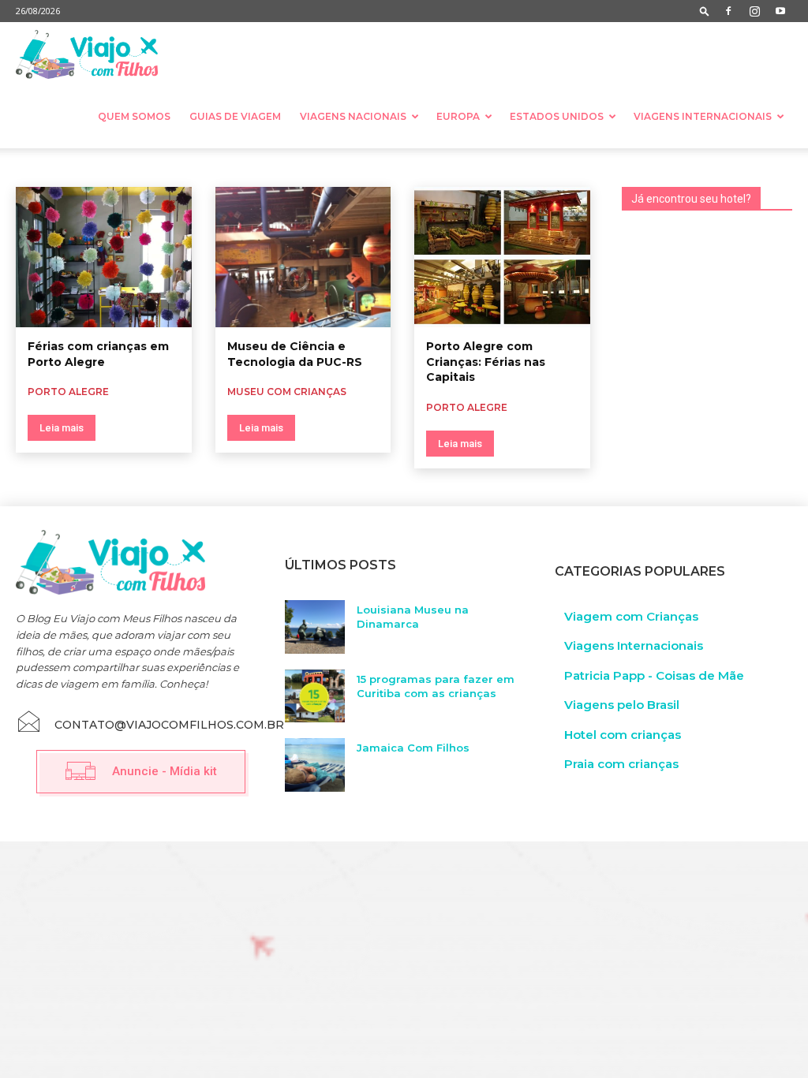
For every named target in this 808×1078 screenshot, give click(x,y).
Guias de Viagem (235, 116)
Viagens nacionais (353, 116)
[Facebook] (728, 11)
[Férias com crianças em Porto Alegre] (104, 257)
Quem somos (134, 116)
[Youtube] (780, 11)
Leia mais (61, 428)
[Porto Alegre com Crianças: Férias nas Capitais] (502, 257)
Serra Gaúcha (162, 167)
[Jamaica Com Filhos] (314, 765)
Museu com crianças (286, 391)
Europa (458, 116)
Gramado (26, 167)
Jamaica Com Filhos (413, 747)
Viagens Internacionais (703, 116)
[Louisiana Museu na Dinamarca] (314, 627)
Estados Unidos (557, 116)
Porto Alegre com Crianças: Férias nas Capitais (485, 361)
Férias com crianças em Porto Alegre (98, 354)
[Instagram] (754, 11)
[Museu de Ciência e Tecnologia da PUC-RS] (303, 257)
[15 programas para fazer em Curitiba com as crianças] (314, 696)
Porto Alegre (90, 167)
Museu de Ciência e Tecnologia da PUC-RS (294, 354)
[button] (704, 11)
